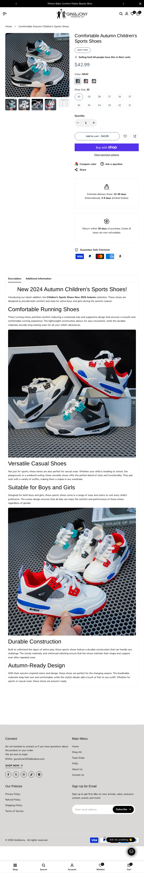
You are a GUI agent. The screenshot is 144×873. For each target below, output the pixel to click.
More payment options (106, 154)
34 (99, 105)
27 (109, 96)
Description (14, 278)
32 (119, 105)
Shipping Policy (13, 805)
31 (129, 105)
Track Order (78, 758)
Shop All (77, 752)
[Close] (139, 3)
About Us (77, 769)
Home (8, 26)
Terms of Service (14, 811)
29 (89, 96)
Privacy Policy (12, 794)
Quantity (79, 115)
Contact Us (78, 775)
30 (78, 96)
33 (109, 105)
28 (99, 96)
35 (89, 105)
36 (78, 105)
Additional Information (38, 278)
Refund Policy (12, 799)
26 (119, 96)
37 (129, 96)
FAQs (75, 763)
